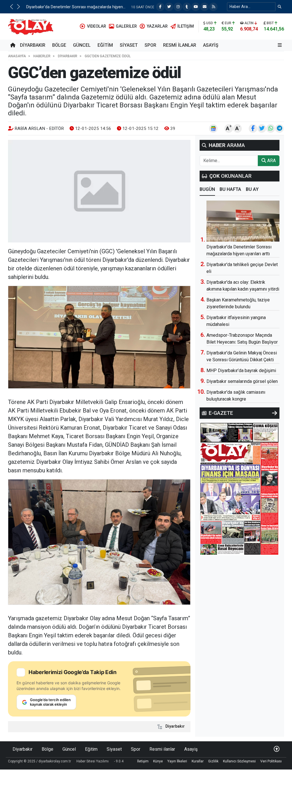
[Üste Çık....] (276, 749)
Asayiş (210, 45)
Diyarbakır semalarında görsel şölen (242, 381)
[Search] (279, 6)
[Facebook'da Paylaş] (253, 128)
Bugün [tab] (207, 189)
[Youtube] (195, 7)
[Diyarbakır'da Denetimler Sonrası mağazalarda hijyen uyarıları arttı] (242, 221)
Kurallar (198, 761)
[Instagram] (178, 7)
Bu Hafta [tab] (230, 189)
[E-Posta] (204, 7)
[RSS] (213, 7)
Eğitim (105, 45)
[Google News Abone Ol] (213, 128)
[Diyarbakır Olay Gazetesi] (32, 26)
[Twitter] (169, 7)
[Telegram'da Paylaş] (279, 128)
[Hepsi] (274, 413)
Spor (150, 45)
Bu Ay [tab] (252, 189)
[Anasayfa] (13, 45)
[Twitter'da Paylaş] (261, 128)
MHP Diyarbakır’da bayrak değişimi (57, 7)
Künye (158, 761)
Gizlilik (213, 761)
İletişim (143, 761)
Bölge (59, 45)
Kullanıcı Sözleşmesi (239, 761)
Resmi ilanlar (179, 45)
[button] (11, 6)
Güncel (82, 45)
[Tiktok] (186, 7)
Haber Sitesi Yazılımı (92, 761)
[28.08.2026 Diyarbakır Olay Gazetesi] (239, 488)
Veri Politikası (271, 761)
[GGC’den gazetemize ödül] (99, 191)
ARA (271, 160)
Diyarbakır (32, 45)
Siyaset (129, 45)
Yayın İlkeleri (177, 761)
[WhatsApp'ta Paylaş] (270, 128)
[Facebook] (160, 7)
